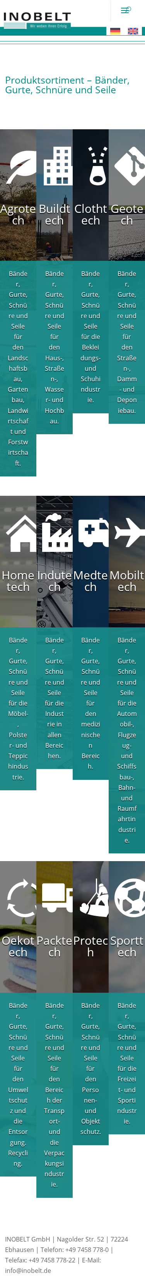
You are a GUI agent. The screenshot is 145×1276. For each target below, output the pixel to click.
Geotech (127, 214)
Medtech (90, 580)
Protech (90, 946)
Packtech (54, 946)
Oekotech (18, 946)
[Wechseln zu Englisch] (133, 31)
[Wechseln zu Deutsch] (115, 31)
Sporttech (126, 946)
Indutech (54, 580)
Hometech (18, 580)
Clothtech (90, 214)
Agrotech (18, 214)
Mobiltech (126, 580)
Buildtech (54, 214)
